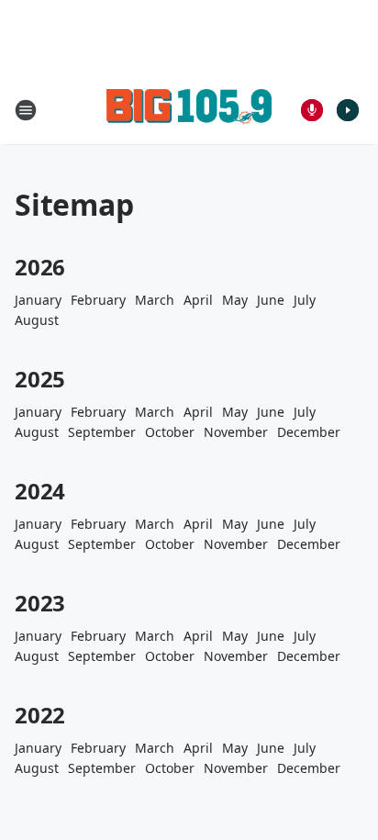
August (37, 320)
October (170, 432)
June (270, 299)
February (98, 299)
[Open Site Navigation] (26, 110)
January (38, 299)
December (308, 432)
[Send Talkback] (312, 110)
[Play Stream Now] (348, 110)
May (235, 299)
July (305, 299)
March (154, 299)
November (236, 432)
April (198, 299)
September (102, 432)
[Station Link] (189, 109)
